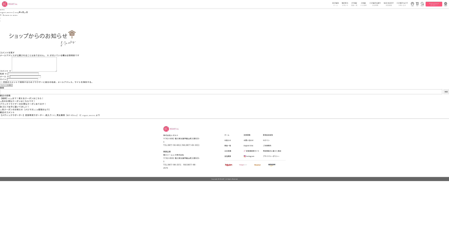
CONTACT (402, 4)
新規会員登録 (268, 135)
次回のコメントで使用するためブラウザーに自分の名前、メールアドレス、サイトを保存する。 (48, 82)
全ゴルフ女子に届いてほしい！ (14, 107)
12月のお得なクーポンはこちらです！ (17, 101)
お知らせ (227, 140)
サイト (3, 79)
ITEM (354, 4)
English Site (248, 145)
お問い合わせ (249, 140)
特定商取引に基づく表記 (272, 151)
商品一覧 (227, 145)
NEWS (345, 4)
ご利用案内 (267, 145)
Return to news (9, 15)
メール (4, 76)
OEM (363, 4)
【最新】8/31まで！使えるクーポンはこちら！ (22, 98)
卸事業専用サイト (252, 151)
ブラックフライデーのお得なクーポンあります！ (23, 104)
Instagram (250, 156)
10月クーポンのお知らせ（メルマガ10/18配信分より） (25, 109)
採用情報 (247, 135)
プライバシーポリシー (271, 156)
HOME (335, 4)
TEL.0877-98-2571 (172, 164)
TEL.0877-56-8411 (172, 145)
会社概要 (227, 156)
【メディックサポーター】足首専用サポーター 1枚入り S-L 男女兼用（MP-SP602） (39, 115)
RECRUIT (389, 4)
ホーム (226, 135)
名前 (3, 74)
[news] (41, 50)
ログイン (266, 140)
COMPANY (375, 4)
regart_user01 (6, 12)
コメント (5, 71)
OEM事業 (227, 151)
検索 (2, 88)
